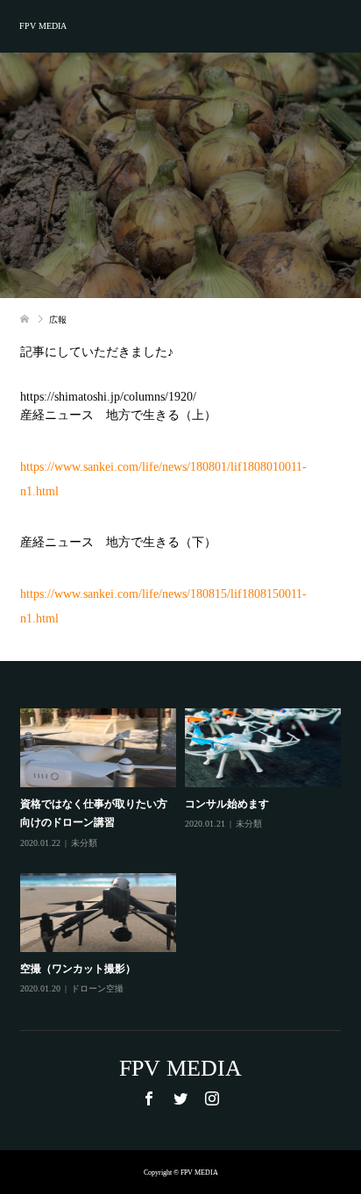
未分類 (84, 843)
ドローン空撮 (97, 988)
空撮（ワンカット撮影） (78, 969)
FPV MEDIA (43, 26)
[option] (185, 852)
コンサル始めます (227, 804)
